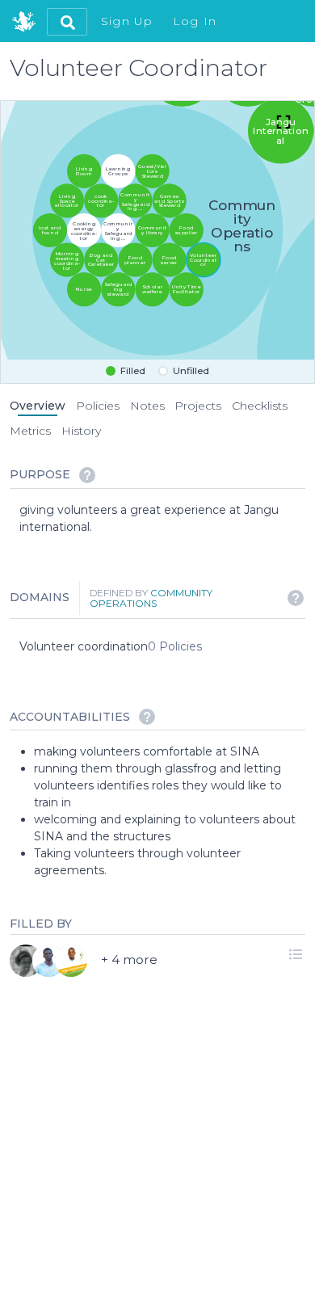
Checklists (260, 405)
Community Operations (151, 598)
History (81, 430)
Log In (195, 21)
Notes (147, 405)
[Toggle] (283, 123)
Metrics (30, 430)
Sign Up (127, 21)
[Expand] (295, 953)
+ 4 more (129, 958)
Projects (197, 405)
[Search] (67, 22)
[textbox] (162, 519)
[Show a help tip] (87, 475)
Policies (98, 405)
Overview (37, 405)
